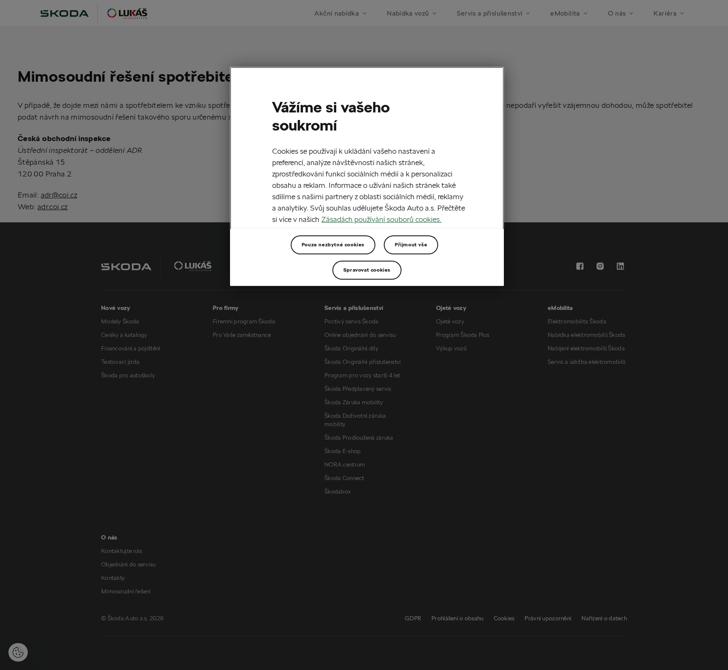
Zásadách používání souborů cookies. (381, 219)
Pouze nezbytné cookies (333, 244)
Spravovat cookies (367, 270)
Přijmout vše (411, 244)
